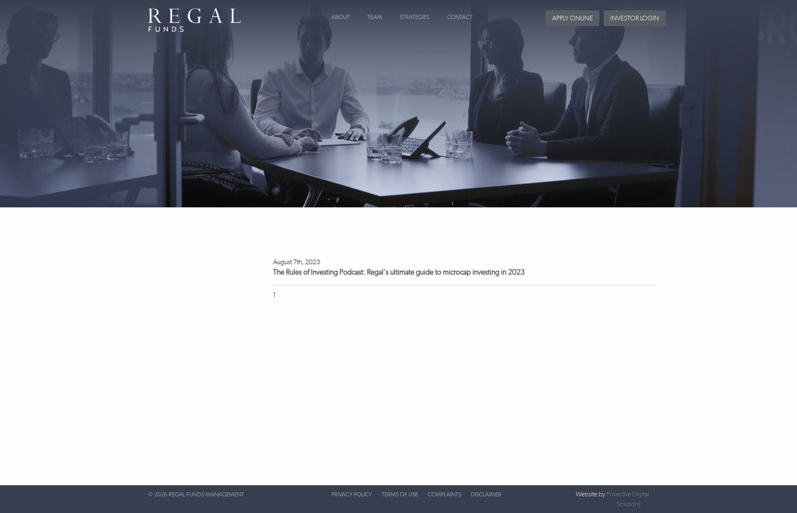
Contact (459, 17)
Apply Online (572, 18)
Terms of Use (399, 495)
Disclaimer (486, 495)
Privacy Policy (351, 495)
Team (374, 17)
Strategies (414, 17)
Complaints (444, 495)
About (340, 17)
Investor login (634, 18)
